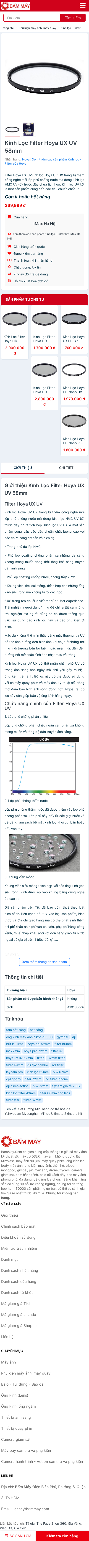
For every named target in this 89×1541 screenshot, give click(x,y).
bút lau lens (14, 1044)
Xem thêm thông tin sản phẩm (44, 962)
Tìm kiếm (73, 17)
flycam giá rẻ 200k (66, 1086)
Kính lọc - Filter (71, 28)
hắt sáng (36, 1030)
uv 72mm (13, 1051)
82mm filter (56, 1058)
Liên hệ (7, 1336)
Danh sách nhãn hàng (19, 1270)
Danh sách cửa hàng (18, 1281)
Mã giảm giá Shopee (19, 1325)
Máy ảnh (8, 1362)
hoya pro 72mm (35, 1051)
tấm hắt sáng (16, 1030)
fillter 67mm (32, 1100)
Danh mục (9, 1259)
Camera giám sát (16, 1439)
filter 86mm (63, 1044)
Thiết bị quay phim (17, 1428)
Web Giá (6, 1528)
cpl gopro (13, 1079)
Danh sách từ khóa (17, 1292)
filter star (12, 1100)
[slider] (12, 129)
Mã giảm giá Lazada (18, 1314)
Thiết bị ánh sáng (16, 1417)
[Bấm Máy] (24, 1141)
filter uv (57, 1051)
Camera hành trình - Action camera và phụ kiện (42, 1461)
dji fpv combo (37, 1065)
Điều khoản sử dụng (18, 1237)
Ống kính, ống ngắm (18, 1406)
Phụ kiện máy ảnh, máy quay (37, 28)
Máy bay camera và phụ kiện (26, 1450)
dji (74, 1037)
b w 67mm (60, 1072)
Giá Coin (20, 1528)
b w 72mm (40, 1086)
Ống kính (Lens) (14, 1395)
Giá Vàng (74, 1523)
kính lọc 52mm (38, 1072)
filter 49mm (14, 1065)
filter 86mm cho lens (55, 1093)
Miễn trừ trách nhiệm (19, 1248)
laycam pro (14, 1072)
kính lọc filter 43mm (21, 1093)
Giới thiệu (23, 468)
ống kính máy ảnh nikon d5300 (29, 1037)
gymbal (62, 1037)
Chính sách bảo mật (18, 1226)
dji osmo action (17, 1086)
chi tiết (66, 468)
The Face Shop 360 (51, 1523)
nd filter (57, 1065)
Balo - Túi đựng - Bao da (22, 1384)
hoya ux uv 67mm (19, 1058)
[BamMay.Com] (21, 5)
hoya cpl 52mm (38, 1044)
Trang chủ (7, 28)
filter (40, 1058)
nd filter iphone (56, 1079)
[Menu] (83, 5)
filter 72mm (33, 1079)
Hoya (25, 159)
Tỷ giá (30, 1523)
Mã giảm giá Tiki (15, 1303)
